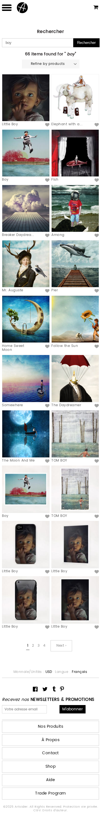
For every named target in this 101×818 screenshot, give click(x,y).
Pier (54, 290)
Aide (50, 780)
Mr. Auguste (12, 290)
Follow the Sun (64, 346)
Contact (50, 753)
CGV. (37, 810)
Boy (5, 179)
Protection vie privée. (80, 806)
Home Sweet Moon (13, 348)
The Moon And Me (18, 460)
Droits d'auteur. (55, 810)
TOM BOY (59, 460)
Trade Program (50, 793)
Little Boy (10, 124)
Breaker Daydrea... (18, 235)
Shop (50, 766)
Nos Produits (50, 726)
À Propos (51, 740)
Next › (61, 645)
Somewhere (12, 405)
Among (57, 235)
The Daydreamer (66, 405)
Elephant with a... (66, 124)
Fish (54, 179)
